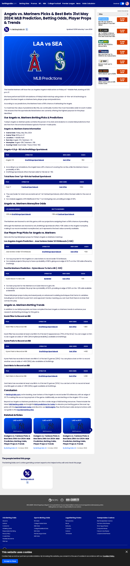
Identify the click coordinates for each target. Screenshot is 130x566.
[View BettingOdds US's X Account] (26, 29)
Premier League (68, 3)
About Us (5, 521)
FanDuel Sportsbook (30, 187)
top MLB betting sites (25, 410)
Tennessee (69, 533)
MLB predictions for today (44, 404)
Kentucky (68, 526)
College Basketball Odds (41, 528)
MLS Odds (37, 531)
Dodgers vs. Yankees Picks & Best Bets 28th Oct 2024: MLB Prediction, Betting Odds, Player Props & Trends (76, 440)
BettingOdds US (18, 29)
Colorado (68, 528)
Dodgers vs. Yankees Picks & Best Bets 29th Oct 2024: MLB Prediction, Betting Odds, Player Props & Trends (47, 440)
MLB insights (50, 407)
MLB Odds (37, 536)
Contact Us (6, 526)
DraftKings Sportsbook (34, 160)
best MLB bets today (23, 407)
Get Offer (66, 160)
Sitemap (5, 541)
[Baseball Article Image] (18, 426)
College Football (54, 3)
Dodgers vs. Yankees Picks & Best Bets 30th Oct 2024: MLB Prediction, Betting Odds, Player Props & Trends (17, 440)
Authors (5, 523)
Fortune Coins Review (103, 531)
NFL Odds (36, 521)
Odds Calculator (88, 3)
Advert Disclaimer (123, 10)
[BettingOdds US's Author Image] (27, 473)
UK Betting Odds (7, 528)
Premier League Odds (40, 533)
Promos (34, 3)
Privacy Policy (6, 533)
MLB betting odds (16, 404)
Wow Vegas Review (102, 526)
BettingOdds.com (13, 394)
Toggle (122, 3)
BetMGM (47, 279)
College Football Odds (40, 523)
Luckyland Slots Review (103, 533)
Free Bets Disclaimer (8, 539)
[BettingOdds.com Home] (9, 3)
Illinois (67, 523)
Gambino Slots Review (103, 523)
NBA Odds (37, 526)
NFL (40, 3)
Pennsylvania (69, 521)
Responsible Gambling (9, 531)
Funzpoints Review (102, 528)
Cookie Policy (6, 536)
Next (90, 430)
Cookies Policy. (109, 556)
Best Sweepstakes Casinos (104, 521)
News (78, 3)
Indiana (68, 531)
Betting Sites (24, 3)
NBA (44, 3)
